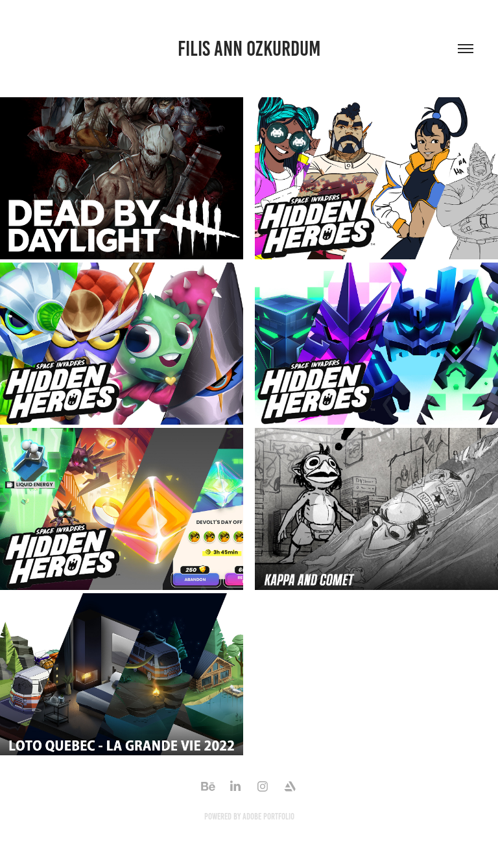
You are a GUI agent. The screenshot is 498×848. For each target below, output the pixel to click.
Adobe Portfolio (268, 816)
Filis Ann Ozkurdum (249, 48)
